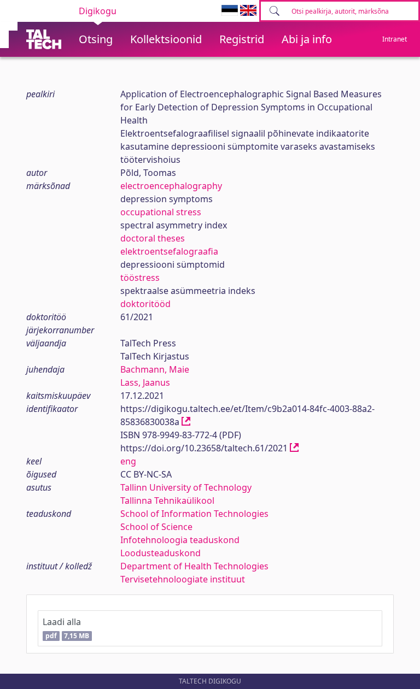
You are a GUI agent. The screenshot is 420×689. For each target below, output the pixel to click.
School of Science (156, 527)
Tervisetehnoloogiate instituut (182, 579)
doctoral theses (152, 238)
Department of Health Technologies (194, 566)
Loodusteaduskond (160, 553)
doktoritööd (145, 304)
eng (128, 461)
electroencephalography (171, 186)
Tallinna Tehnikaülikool (167, 500)
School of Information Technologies (194, 514)
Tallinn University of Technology (186, 487)
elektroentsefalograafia (169, 251)
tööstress (140, 278)
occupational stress (160, 212)
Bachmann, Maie (154, 369)
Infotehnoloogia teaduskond (180, 540)
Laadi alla (66, 628)
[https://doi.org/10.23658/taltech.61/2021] (294, 448)
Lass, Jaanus (145, 382)
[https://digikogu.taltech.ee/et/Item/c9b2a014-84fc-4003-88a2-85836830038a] (186, 422)
